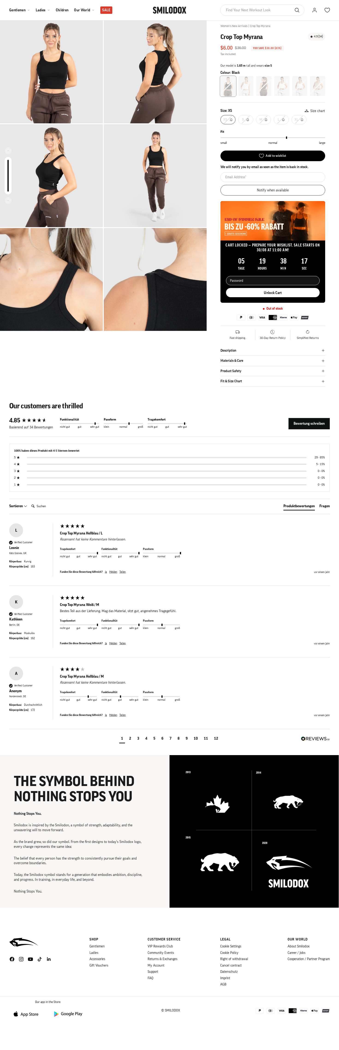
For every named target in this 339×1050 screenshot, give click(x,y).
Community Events (161, 953)
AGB (223, 984)
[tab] (299, 507)
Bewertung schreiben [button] (309, 423)
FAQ (150, 978)
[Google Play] (67, 1013)
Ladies (41, 10)
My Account (156, 965)
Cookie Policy (229, 953)
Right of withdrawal (234, 959)
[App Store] (27, 1013)
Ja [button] (106, 571)
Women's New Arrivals (233, 25)
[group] (33, 420)
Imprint (225, 978)
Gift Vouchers (98, 965)
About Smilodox (298, 946)
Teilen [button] (122, 571)
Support (153, 971)
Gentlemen (17, 10)
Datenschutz (229, 971)
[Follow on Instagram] (21, 959)
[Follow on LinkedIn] (49, 959)
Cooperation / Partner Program (309, 959)
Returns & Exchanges (162, 959)
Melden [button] (113, 571)
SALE (106, 10)
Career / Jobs (296, 953)
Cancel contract (231, 965)
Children (62, 10)
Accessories (97, 959)
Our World (82, 10)
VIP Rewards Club (160, 946)
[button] (122, 739)
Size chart (317, 111)
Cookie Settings (230, 946)
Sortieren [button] (16, 506)
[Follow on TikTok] (39, 959)
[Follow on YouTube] (30, 959)
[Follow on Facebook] (12, 959)
